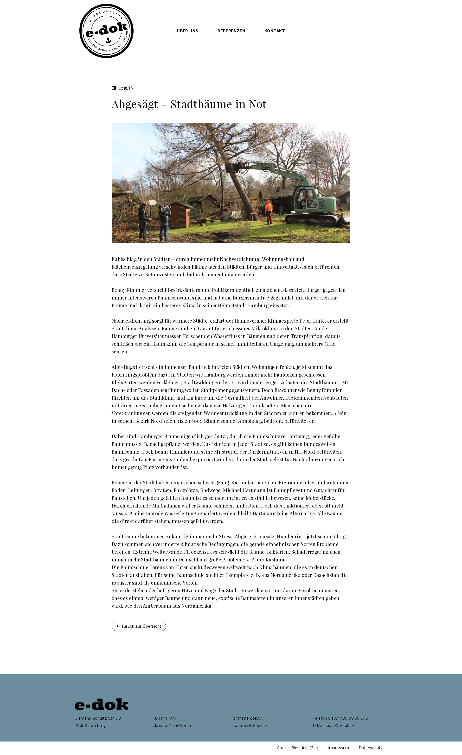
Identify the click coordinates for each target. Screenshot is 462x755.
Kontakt (274, 31)
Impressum (338, 748)
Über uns (187, 31)
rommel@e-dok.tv (250, 726)
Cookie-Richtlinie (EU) (297, 748)
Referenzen (231, 31)
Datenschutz (371, 748)
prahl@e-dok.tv (247, 718)
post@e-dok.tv (340, 726)
